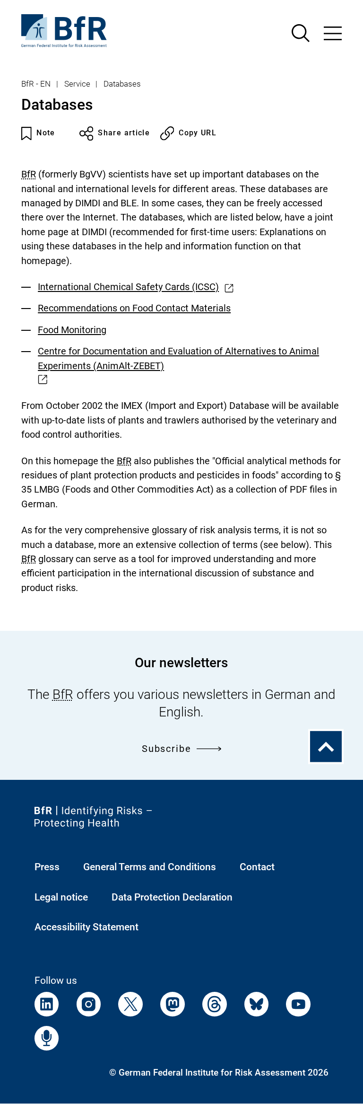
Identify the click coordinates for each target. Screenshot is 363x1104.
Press (47, 867)
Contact (257, 867)
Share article (124, 133)
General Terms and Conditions (149, 867)
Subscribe (166, 748)
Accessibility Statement (86, 927)
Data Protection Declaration (172, 897)
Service (77, 83)
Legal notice (61, 897)
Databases (122, 83)
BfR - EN (36, 83)
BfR (28, 174)
